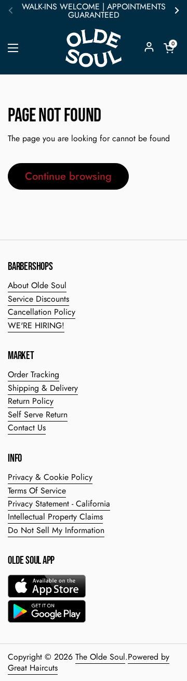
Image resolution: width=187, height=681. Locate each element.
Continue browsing (68, 176)
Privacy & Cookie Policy (50, 477)
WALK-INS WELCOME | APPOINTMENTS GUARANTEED (94, 11)
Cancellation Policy (41, 312)
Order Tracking (33, 374)
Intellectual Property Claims (55, 517)
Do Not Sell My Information (56, 530)
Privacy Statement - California (59, 504)
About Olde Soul (37, 285)
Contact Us (27, 428)
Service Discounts (38, 299)
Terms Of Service (37, 491)
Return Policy (31, 401)
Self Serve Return (38, 414)
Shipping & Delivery (43, 388)
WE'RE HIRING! (36, 325)
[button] (168, 48)
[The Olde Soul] (93, 48)
